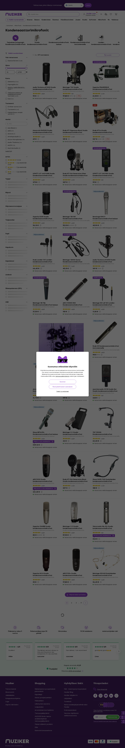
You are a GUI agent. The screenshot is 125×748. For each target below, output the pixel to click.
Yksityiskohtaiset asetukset (62, 386)
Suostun (62, 382)
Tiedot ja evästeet (62, 391)
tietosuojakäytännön (62, 376)
